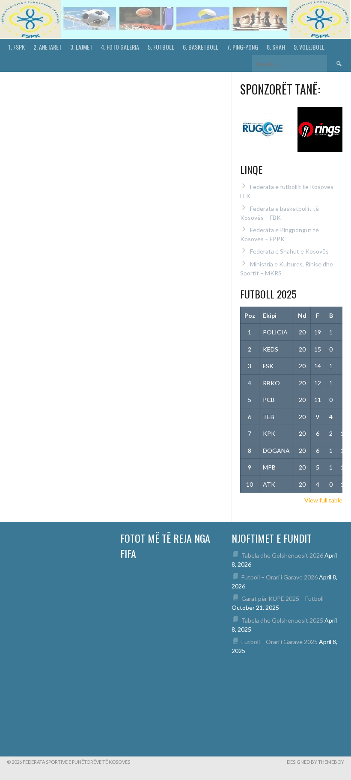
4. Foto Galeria (120, 46)
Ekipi (270, 315)
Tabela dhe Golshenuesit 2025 (282, 620)
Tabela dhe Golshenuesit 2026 (282, 555)
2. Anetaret (47, 46)
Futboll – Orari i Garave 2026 (279, 577)
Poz (249, 315)
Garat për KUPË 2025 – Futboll (282, 598)
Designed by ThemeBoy (315, 762)
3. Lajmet (81, 46)
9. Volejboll (309, 46)
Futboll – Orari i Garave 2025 (279, 641)
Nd (302, 315)
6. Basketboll (200, 46)
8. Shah (276, 46)
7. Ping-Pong (242, 46)
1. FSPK (17, 46)
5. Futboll (161, 46)
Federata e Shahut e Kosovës (289, 251)
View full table (323, 500)
